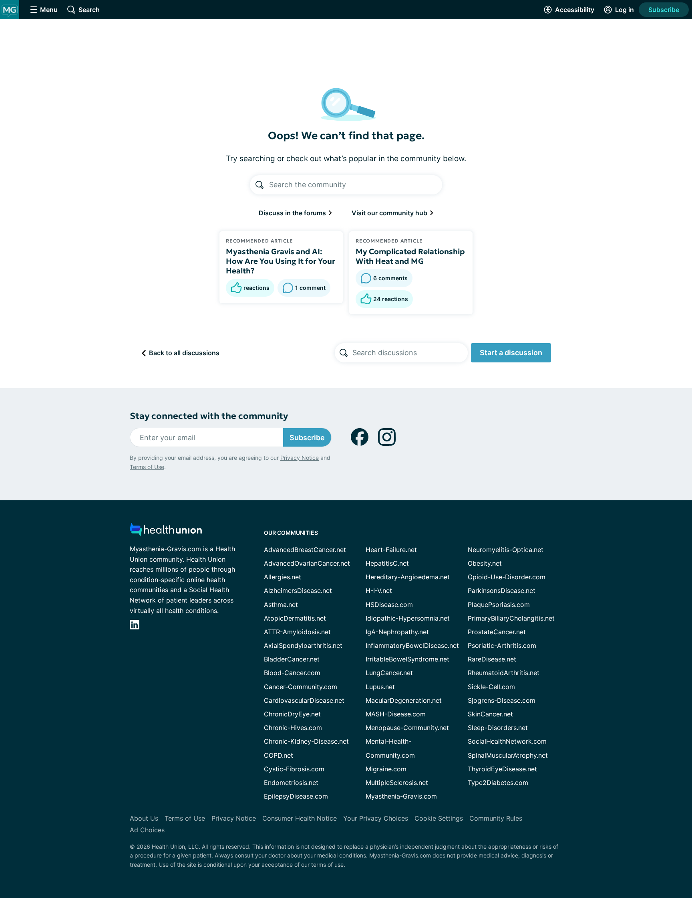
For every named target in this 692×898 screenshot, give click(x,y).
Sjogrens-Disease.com (501, 700)
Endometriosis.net (291, 783)
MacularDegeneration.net (404, 700)
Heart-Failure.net (391, 550)
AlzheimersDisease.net (298, 591)
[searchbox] (410, 352)
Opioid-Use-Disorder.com (506, 577)
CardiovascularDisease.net (304, 700)
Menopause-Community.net (407, 728)
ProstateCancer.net (497, 632)
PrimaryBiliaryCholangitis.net (511, 618)
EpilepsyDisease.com (296, 796)
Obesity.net (485, 563)
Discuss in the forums (293, 213)
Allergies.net (282, 577)
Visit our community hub (390, 213)
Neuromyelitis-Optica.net (505, 550)
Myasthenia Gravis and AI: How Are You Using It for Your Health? (280, 261)
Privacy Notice (299, 457)
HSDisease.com (389, 605)
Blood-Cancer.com (292, 673)
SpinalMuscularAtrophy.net (508, 755)
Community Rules (495, 818)
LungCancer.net (389, 673)
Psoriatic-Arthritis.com (502, 645)
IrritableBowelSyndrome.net (407, 659)
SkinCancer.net (490, 714)
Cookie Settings (438, 818)
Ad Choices (147, 830)
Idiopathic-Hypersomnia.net (408, 618)
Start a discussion (511, 352)
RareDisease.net (492, 659)
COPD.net (278, 755)
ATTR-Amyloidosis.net (297, 632)
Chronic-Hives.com (293, 728)
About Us (144, 818)
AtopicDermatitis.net (295, 618)
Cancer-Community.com (300, 687)
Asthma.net (281, 605)
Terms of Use (147, 466)
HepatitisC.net (387, 563)
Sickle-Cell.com (491, 687)
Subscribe (663, 10)
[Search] (259, 184)
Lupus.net (380, 687)
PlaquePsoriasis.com (499, 605)
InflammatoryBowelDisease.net (412, 645)
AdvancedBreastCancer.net (305, 550)
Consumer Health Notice (299, 818)
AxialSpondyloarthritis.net (303, 645)
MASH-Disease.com (396, 714)
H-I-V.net (379, 591)
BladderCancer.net (292, 659)
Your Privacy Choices (375, 818)
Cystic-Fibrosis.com (294, 769)
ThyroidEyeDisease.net (502, 769)
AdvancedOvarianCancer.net (307, 563)
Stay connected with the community (209, 416)
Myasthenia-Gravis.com (401, 796)
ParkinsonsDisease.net (501, 591)
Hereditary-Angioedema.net (408, 577)
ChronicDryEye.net (292, 714)
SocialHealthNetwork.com (507, 741)
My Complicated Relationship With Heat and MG (410, 256)
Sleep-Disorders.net (498, 728)
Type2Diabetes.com (498, 783)
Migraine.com (386, 769)
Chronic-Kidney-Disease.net (306, 741)
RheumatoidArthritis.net (503, 673)
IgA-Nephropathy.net (397, 632)
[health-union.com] (166, 532)
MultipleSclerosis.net (397, 783)
